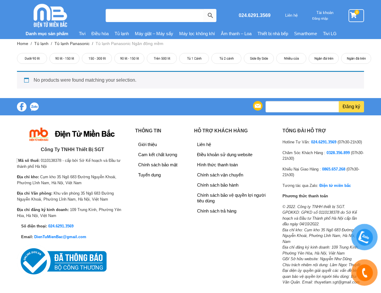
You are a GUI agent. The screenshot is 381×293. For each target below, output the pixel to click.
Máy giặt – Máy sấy (154, 33)
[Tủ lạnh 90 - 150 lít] (64, 58)
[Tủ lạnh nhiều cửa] (291, 58)
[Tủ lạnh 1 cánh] (194, 58)
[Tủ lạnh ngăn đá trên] (324, 58)
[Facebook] (21, 106)
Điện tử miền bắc (335, 185)
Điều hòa (100, 33)
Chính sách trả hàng (216, 210)
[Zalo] (34, 106)
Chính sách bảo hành (217, 184)
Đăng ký (351, 106)
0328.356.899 (338, 153)
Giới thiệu (147, 144)
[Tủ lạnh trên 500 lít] (162, 58)
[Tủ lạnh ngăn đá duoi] (356, 58)
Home (22, 43)
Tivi (82, 33)
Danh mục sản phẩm (46, 33)
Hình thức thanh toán (217, 164)
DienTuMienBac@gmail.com (60, 237)
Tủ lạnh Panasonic (72, 43)
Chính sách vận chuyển (220, 174)
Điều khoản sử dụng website (224, 154)
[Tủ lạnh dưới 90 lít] (32, 58)
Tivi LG (330, 33)
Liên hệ (291, 15)
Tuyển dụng (149, 174)
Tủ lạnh (122, 33)
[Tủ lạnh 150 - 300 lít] (97, 58)
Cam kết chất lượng (157, 154)
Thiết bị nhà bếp (272, 33)
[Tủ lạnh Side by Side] (259, 58)
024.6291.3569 (255, 15)
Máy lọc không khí (197, 33)
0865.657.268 (333, 169)
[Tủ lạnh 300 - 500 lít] (129, 58)
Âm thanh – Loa (236, 33)
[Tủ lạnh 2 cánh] (226, 58)
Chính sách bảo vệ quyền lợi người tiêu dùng (231, 198)
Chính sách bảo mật (157, 164)
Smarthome (305, 33)
